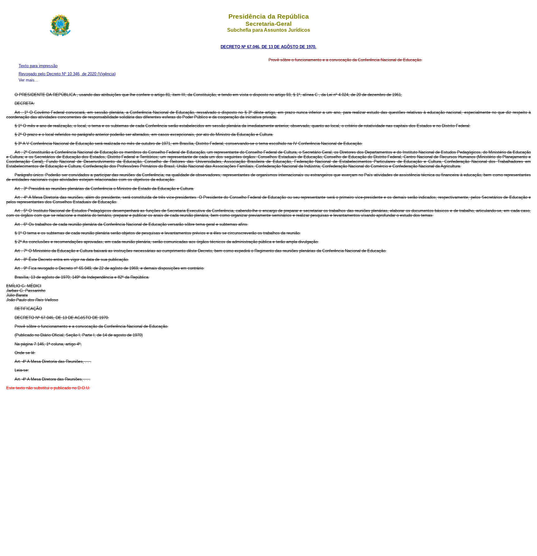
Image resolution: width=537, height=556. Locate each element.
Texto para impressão (38, 65)
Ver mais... (28, 80)
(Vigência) (107, 74)
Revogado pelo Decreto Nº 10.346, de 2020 (58, 74)
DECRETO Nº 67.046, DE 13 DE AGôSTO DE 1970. (268, 46)
